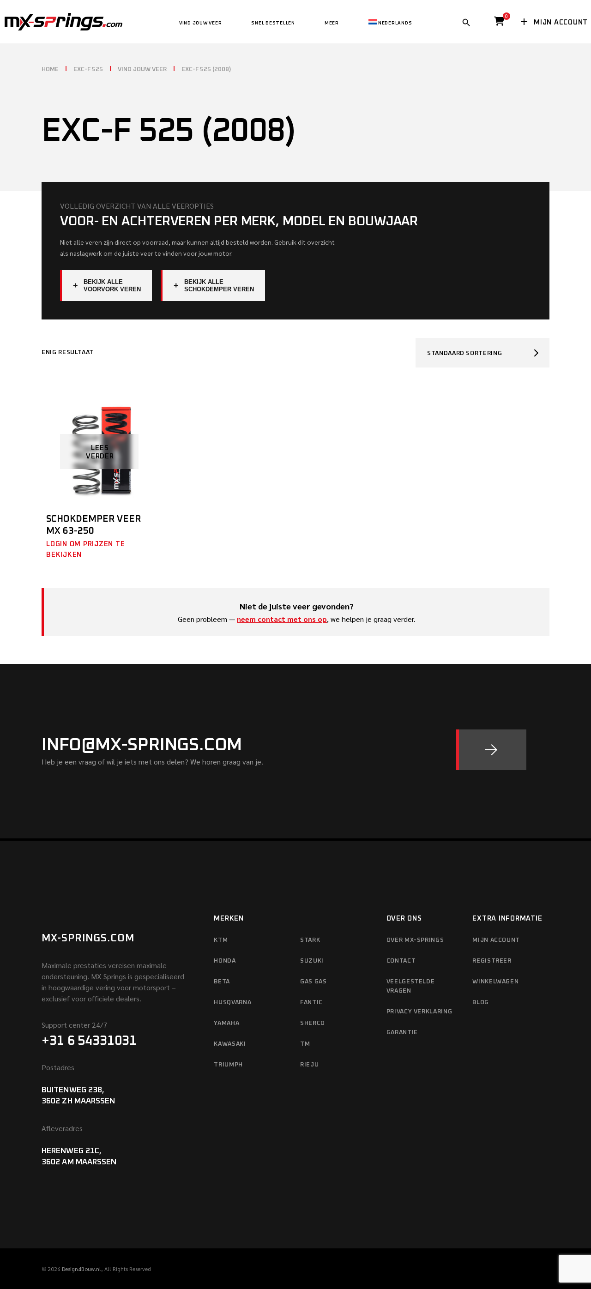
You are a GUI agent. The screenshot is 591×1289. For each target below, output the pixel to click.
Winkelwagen (495, 982)
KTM (221, 940)
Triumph (228, 1065)
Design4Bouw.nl (81, 1268)
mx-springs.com (88, 939)
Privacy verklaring (419, 1012)
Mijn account (496, 940)
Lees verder (100, 452)
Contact (401, 961)
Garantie (402, 1033)
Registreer (492, 961)
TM (305, 1044)
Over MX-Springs (415, 940)
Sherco (312, 1023)
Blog (480, 1003)
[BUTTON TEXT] (491, 749)
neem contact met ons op (282, 619)
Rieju (309, 1065)
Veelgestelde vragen (410, 986)
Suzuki (312, 961)
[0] (499, 23)
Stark (310, 940)
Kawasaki (230, 1044)
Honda (224, 961)
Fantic (311, 1003)
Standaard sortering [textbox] (464, 353)
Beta (222, 982)
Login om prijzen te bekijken (85, 549)
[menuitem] (390, 21)
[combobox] (482, 352)
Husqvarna (232, 1003)
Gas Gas (313, 982)
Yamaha (226, 1023)
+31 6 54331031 (89, 1041)
